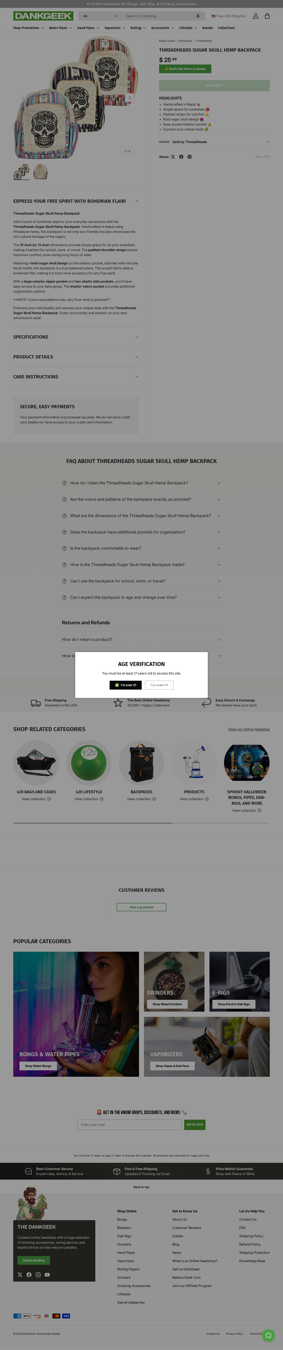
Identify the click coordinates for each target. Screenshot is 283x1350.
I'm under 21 (159, 685)
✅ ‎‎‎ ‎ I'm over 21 (125, 685)
